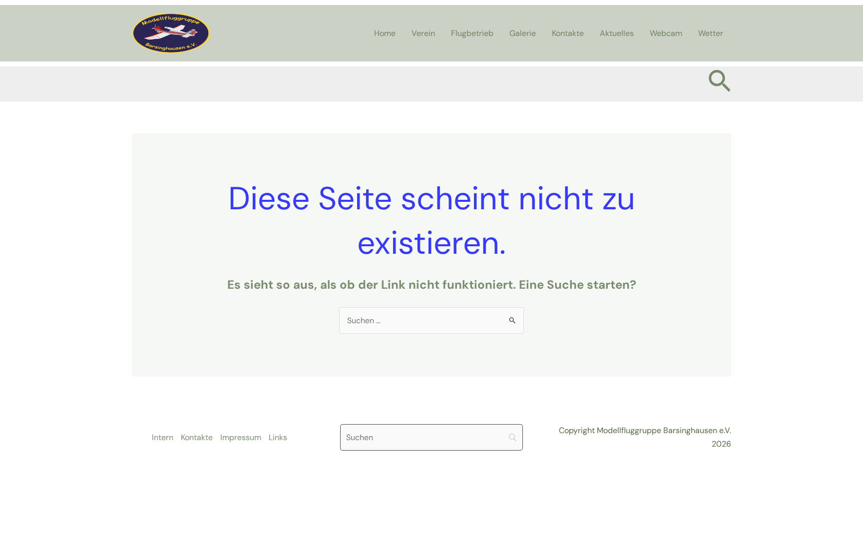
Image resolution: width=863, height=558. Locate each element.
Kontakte (568, 33)
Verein (423, 33)
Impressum (240, 437)
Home (385, 33)
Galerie (522, 33)
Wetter (710, 33)
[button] (719, 83)
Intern (162, 437)
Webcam (666, 33)
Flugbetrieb (472, 33)
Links (278, 437)
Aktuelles (617, 33)
